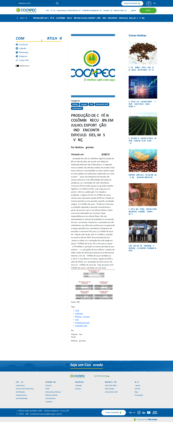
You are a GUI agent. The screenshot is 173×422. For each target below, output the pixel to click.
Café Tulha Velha (111, 386)
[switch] (17, 66)
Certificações (20, 392)
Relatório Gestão (51, 395)
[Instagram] (139, 412)
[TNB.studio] (145, 419)
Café (77, 311)
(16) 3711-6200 (22, 414)
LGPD (47, 389)
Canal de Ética (50, 398)
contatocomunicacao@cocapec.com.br (46, 414)
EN (154, 3)
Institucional (20, 386)
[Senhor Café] (154, 412)
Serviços (78, 389)
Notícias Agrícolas (82, 317)
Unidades (78, 386)
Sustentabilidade (22, 398)
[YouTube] (148, 412)
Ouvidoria (48, 402)
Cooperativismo (21, 395)
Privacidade (139, 395)
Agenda (137, 386)
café (77, 320)
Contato (137, 389)
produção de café (82, 323)
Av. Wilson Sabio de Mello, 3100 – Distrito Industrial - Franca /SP (42, 411)
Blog (136, 392)
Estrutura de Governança (25, 389)
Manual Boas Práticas (53, 392)
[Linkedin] (143, 412)
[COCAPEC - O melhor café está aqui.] (26, 10)
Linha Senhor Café (111, 392)
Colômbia (79, 314)
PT (149, 3)
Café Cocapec (109, 389)
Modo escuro (24, 66)
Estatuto (48, 386)
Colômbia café (81, 326)
